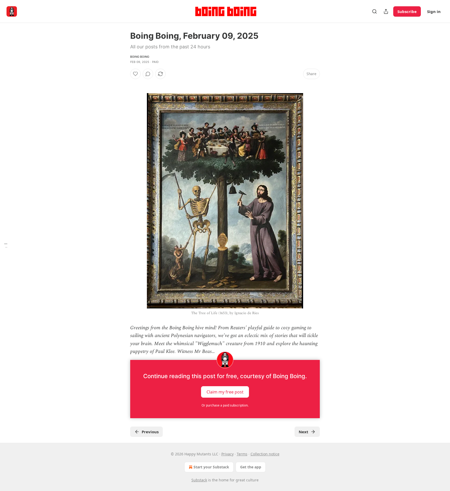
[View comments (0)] (148, 74)
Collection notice (265, 453)
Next (303, 431)
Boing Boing (139, 57)
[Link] (123, 83)
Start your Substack (211, 466)
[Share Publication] (386, 11)
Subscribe (407, 11)
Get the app (250, 466)
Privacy (227, 453)
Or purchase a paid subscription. (225, 405)
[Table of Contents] (5, 246)
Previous (150, 431)
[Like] (135, 74)
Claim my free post (225, 392)
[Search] (374, 11)
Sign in (434, 11)
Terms (242, 453)
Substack (199, 479)
